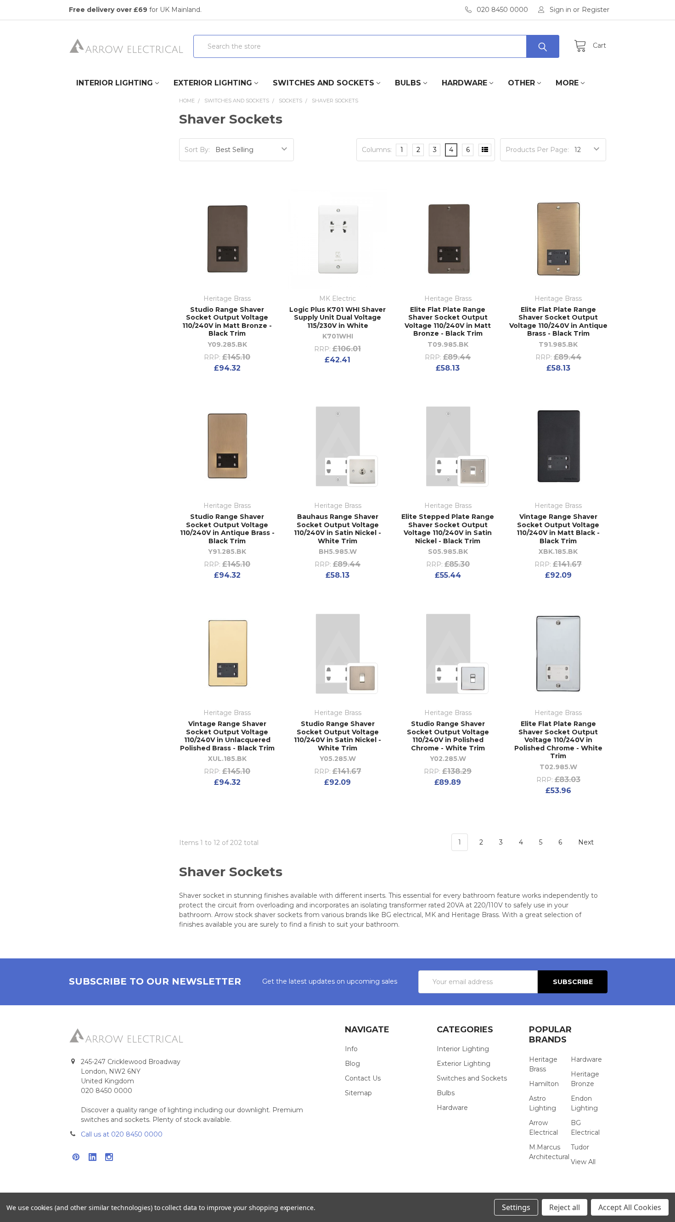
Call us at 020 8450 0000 (122, 1134)
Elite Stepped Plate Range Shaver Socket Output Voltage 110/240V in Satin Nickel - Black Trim (447, 528)
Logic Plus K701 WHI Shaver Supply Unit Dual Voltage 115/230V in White (337, 317)
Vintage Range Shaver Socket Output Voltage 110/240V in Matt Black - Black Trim (558, 528)
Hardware (464, 83)
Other (521, 83)
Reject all (564, 1207)
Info (351, 1049)
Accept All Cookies (629, 1207)
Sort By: (197, 150)
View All (583, 1162)
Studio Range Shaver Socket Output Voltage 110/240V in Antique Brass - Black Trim (227, 528)
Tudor (580, 1147)
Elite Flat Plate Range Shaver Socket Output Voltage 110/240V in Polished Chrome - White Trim (558, 740)
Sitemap (358, 1093)
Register (595, 10)
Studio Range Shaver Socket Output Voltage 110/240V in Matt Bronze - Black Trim (227, 321)
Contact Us (363, 1078)
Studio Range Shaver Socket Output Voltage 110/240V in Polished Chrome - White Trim (448, 736)
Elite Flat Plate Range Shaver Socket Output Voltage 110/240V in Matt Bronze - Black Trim (448, 321)
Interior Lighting (114, 83)
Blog (352, 1063)
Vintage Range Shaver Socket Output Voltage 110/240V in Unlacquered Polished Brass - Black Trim (227, 736)
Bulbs (408, 83)
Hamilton (544, 1084)
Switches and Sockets (323, 83)
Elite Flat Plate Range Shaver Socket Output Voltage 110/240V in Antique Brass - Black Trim (558, 321)
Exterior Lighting (213, 83)
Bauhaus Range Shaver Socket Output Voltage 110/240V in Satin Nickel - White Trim (337, 528)
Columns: (377, 150)
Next (587, 842)
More (567, 83)
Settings (516, 1207)
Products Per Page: (537, 150)
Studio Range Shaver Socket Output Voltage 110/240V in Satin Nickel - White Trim (337, 736)
